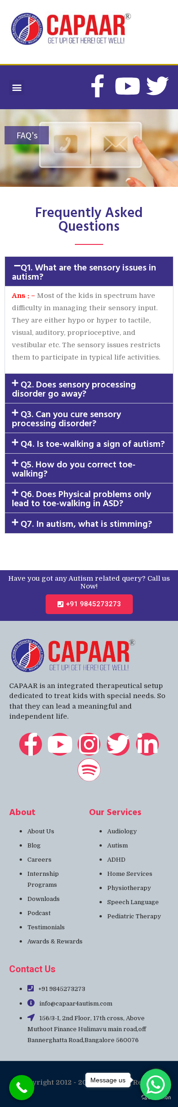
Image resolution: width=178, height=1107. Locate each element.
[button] (16, 87)
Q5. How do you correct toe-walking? (74, 468)
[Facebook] (97, 85)
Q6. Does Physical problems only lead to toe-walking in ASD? (81, 498)
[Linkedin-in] (147, 744)
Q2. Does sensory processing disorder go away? (74, 388)
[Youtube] (127, 85)
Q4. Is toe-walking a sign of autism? (93, 443)
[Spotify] (89, 769)
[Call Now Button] (21, 1087)
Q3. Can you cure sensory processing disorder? (66, 418)
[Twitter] (157, 85)
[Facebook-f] (30, 744)
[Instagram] (89, 744)
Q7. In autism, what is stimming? (86, 523)
